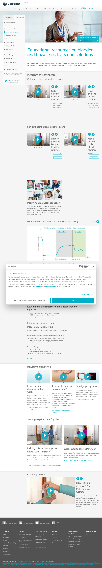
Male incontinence (40, 545)
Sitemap (97, 563)
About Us (4, 534)
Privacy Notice (50, 286)
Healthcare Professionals (75, 541)
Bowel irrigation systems (12, 32)
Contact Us (5, 551)
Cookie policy (6, 563)
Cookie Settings (15, 563)
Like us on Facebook (11, 523)
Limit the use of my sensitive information (58, 563)
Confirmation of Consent (40, 563)
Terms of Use (23, 563)
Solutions (54, 534)
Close (93, 222)
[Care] (83, 9)
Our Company (6, 537)
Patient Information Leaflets (57, 564)
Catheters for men (40, 542)
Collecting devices (11, 35)
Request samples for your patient (87, 37)
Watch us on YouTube (44, 523)
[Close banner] (93, 266)
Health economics (57, 540)
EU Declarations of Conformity (40, 564)
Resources (5, 548)
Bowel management (40, 548)
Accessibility (91, 564)
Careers (4, 540)
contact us (15, 82)
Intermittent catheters (12, 29)
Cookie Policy (37, 286)
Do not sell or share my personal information (29, 300)
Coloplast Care (6, 554)
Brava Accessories (24, 548)
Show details (85, 294)
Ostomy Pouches (23, 544)
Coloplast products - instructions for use (20, 564)
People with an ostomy (25, 534)
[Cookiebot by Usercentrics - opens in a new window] (80, 266)
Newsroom (5, 545)
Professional (22, 537)
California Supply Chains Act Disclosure (76, 564)
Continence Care (89, 534)
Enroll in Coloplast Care (84, 40)
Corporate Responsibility (9, 543)
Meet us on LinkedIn (28, 523)
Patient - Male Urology (74, 539)
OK (73, 300)
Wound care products (58, 543)
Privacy (30, 563)
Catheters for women (41, 539)
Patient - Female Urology (75, 536)
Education (54, 537)
